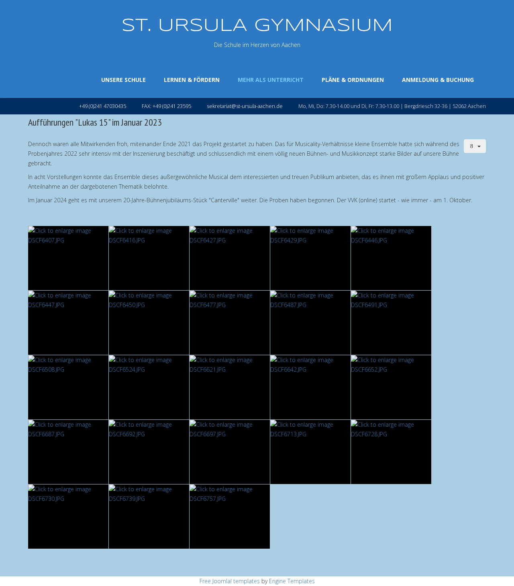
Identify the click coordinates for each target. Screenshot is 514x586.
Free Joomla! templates (230, 581)
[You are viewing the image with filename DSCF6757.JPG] (230, 516)
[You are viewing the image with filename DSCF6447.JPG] (68, 323)
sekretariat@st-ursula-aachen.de (245, 106)
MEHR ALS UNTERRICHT (271, 79)
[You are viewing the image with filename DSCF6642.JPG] (310, 387)
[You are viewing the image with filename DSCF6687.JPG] (68, 452)
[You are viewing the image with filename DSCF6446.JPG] (391, 258)
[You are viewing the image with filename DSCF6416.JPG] (149, 258)
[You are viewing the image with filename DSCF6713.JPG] (310, 452)
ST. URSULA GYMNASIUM (257, 26)
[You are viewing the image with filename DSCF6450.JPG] (149, 323)
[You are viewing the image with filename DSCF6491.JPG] (391, 323)
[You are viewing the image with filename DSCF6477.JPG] (230, 323)
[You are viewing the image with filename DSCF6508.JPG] (68, 387)
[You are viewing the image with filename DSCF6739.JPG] (149, 516)
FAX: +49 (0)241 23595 (166, 106)
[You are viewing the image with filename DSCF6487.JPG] (310, 323)
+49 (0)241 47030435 (102, 106)
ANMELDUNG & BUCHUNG (438, 79)
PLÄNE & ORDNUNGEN (353, 79)
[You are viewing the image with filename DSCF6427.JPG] (230, 258)
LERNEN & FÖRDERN (192, 79)
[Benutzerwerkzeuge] (475, 146)
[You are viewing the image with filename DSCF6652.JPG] (391, 387)
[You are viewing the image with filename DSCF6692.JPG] (149, 452)
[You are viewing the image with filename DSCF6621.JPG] (230, 387)
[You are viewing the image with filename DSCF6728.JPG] (391, 452)
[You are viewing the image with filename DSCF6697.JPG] (230, 452)
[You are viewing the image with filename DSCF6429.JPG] (310, 258)
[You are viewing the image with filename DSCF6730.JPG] (68, 516)
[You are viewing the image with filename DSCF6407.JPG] (68, 258)
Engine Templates (292, 581)
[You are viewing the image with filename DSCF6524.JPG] (149, 387)
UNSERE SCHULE (123, 79)
